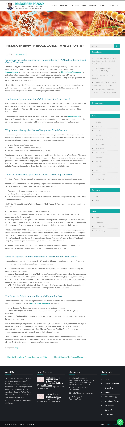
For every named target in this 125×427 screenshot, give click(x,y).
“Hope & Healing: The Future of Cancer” (70, 357)
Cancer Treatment (112, 383)
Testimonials (109, 405)
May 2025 (99, 166)
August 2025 (99, 157)
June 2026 (99, 126)
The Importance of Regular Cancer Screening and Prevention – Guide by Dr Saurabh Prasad (104, 61)
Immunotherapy (11, 72)
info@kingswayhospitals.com (84, 393)
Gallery (92, 5)
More (102, 5)
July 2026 (98, 122)
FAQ (84, 5)
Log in (97, 217)
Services (75, 5)
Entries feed (99, 222)
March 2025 (99, 170)
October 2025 (100, 153)
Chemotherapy (73, 116)
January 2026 (100, 144)
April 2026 (99, 135)
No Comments (20, 54)
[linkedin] (76, 398)
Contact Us (113, 5)
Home (54, 5)
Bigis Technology (113, 424)
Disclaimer (109, 414)
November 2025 (100, 148)
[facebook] (71, 398)
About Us (64, 5)
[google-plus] (80, 398)
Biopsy (107, 392)
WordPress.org (100, 231)
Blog (16, 348)
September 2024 (100, 175)
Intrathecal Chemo (112, 401)
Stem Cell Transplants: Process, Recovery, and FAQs (26, 357)
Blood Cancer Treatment (71, 72)
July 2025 (98, 161)
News (97, 200)
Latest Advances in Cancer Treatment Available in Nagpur (53, 396)
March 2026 (99, 139)
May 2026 (99, 131)
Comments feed (100, 226)
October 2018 (100, 179)
